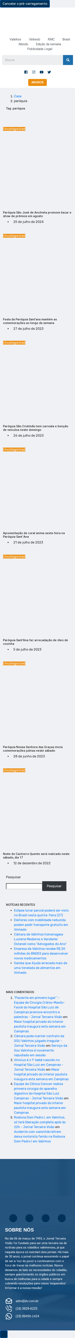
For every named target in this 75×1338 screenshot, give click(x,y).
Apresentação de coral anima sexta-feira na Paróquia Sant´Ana (34, 535)
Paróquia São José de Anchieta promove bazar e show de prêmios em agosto (37, 214)
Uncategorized (14, 129)
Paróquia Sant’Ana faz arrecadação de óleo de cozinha (35, 642)
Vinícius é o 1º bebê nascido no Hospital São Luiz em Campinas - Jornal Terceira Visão (38, 1064)
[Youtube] (41, 72)
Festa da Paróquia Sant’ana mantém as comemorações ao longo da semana (30, 321)
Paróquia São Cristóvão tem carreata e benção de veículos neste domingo (35, 428)
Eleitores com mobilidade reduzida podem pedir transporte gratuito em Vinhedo (41, 924)
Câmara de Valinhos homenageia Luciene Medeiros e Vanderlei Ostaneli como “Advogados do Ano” (40, 939)
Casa (17, 96)
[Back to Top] (4, 1334)
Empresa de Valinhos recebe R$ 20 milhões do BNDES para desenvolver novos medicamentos (41, 953)
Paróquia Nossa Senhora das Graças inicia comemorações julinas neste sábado (33, 749)
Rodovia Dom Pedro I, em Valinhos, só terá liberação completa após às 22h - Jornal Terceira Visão (40, 1122)
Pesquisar (13, 877)
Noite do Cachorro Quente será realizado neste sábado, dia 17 (36, 856)
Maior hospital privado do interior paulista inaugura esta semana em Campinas (40, 1026)
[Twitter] (49, 72)
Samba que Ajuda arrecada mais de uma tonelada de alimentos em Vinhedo (40, 968)
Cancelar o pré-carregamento (25, 4)
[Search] (68, 60)
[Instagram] (33, 72)
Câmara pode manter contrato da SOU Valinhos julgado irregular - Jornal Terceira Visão (39, 1041)
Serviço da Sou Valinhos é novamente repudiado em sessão (40, 1050)
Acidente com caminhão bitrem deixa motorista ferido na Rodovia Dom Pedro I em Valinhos (39, 1136)
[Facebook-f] (25, 72)
